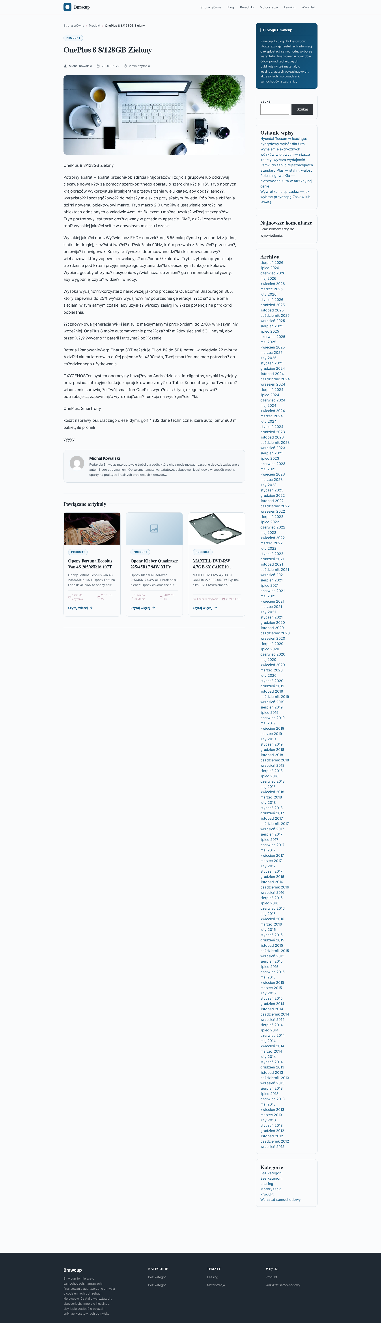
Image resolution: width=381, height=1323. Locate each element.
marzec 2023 (271, 479)
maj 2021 (268, 596)
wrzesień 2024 (272, 384)
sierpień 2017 (271, 834)
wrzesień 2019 (272, 702)
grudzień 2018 (272, 749)
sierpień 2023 (271, 453)
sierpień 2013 (271, 1088)
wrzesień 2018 (272, 765)
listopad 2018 (271, 755)
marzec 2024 (271, 416)
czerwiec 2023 (272, 463)
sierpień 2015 (271, 961)
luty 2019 (268, 739)
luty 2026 (268, 294)
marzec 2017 (271, 860)
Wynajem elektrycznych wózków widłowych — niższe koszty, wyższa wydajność (285, 154)
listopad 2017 (271, 818)
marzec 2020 (271, 670)
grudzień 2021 (272, 559)
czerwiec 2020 (272, 654)
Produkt (73, 38)
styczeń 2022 (271, 553)
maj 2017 (267, 850)
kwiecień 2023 (272, 474)
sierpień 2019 (271, 707)
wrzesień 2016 (272, 892)
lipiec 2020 (269, 649)
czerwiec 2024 (272, 400)
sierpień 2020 (271, 643)
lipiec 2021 (269, 585)
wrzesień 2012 (272, 1146)
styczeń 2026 (271, 299)
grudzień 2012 (272, 1130)
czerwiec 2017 (272, 845)
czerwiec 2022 (272, 527)
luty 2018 (268, 802)
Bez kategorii (271, 1173)
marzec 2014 (271, 1051)
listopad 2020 (272, 628)
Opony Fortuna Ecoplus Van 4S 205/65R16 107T (90, 564)
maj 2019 (268, 723)
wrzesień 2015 (272, 956)
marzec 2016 (271, 924)
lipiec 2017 (269, 839)
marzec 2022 (271, 543)
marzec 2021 (271, 606)
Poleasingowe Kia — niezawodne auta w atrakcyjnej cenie (286, 180)
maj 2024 (268, 405)
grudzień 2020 (272, 622)
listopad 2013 (271, 1072)
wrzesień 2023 (272, 448)
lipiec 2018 (269, 776)
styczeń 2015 (271, 998)
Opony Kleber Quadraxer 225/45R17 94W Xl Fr (154, 564)
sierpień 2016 (271, 898)
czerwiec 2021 (272, 590)
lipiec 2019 (269, 712)
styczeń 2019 (271, 744)
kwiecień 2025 (272, 347)
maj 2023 (268, 469)
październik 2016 (274, 887)
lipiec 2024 (269, 395)
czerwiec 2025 (272, 336)
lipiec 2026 (269, 268)
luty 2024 (268, 421)
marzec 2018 (271, 797)
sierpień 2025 (271, 326)
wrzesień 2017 (272, 829)
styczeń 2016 (271, 935)
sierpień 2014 (271, 1025)
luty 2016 (268, 929)
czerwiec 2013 (272, 1099)
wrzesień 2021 (272, 575)
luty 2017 (268, 866)
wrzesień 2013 (272, 1083)
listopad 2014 (271, 1009)
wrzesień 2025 (272, 321)
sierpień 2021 (271, 580)
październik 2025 (275, 315)
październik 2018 (274, 760)
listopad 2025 (272, 310)
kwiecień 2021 (272, 601)
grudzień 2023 (272, 432)
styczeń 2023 (271, 490)
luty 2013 (268, 1120)
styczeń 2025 (271, 363)
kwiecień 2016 (272, 919)
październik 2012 (274, 1141)
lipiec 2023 (269, 458)
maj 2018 (268, 786)
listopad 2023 (272, 437)
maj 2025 (268, 342)
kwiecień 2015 (272, 982)
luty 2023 (268, 485)
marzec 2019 (271, 733)
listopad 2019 (271, 691)
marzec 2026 (271, 289)
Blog (231, 7)
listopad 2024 (272, 373)
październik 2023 (275, 442)
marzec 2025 (271, 352)
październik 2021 (274, 569)
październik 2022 (275, 506)
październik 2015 (274, 950)
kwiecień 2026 (272, 283)
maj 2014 (268, 1040)
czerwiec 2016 (272, 908)
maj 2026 (268, 278)
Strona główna (210, 7)
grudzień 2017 (272, 813)
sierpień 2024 (271, 389)
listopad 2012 (271, 1136)
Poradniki (247, 7)
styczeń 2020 (271, 680)
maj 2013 (268, 1104)
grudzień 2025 (272, 305)
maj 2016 (268, 913)
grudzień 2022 (272, 495)
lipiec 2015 (269, 966)
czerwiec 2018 (272, 781)
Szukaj (265, 101)
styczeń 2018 (271, 808)
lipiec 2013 (269, 1093)
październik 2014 (274, 1014)
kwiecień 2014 (272, 1046)
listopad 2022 (272, 500)
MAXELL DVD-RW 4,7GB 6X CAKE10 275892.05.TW (211, 567)
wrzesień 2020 (272, 638)
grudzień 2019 (272, 686)
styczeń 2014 (271, 1062)
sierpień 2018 (271, 770)
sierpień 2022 (271, 516)
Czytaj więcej (78, 608)
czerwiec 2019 (272, 718)
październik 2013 (274, 1078)
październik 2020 (275, 633)
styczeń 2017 (271, 871)
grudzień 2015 (272, 940)
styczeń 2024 (271, 426)
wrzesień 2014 (272, 1019)
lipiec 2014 (269, 1030)
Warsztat (308, 7)
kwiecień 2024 (272, 411)
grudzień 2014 (272, 1003)
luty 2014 (268, 1056)
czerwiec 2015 (272, 972)
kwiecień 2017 (272, 855)
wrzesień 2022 (272, 511)
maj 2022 (268, 532)
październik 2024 (275, 379)
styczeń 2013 (271, 1125)
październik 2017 (274, 823)
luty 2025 (268, 358)
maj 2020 (268, 659)
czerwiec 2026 (272, 273)
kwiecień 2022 (272, 538)
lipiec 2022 (269, 522)
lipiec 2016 (269, 903)
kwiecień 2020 (272, 665)
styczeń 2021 (271, 617)
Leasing (289, 7)
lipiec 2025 (269, 331)
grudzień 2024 (272, 368)
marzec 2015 (271, 988)
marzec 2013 (271, 1115)
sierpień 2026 (271, 262)
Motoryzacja (269, 7)
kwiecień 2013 (272, 1109)
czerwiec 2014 (272, 1035)
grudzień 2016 (272, 876)
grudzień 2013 (272, 1067)
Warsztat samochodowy (280, 1199)
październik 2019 (274, 696)
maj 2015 (268, 977)
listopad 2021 (271, 564)
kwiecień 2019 (272, 728)
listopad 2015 (271, 945)
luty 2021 (268, 612)
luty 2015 (268, 993)
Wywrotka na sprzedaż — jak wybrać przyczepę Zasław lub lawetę (285, 196)
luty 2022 (268, 548)
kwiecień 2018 (272, 792)
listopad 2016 (271, 882)
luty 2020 (268, 675)
